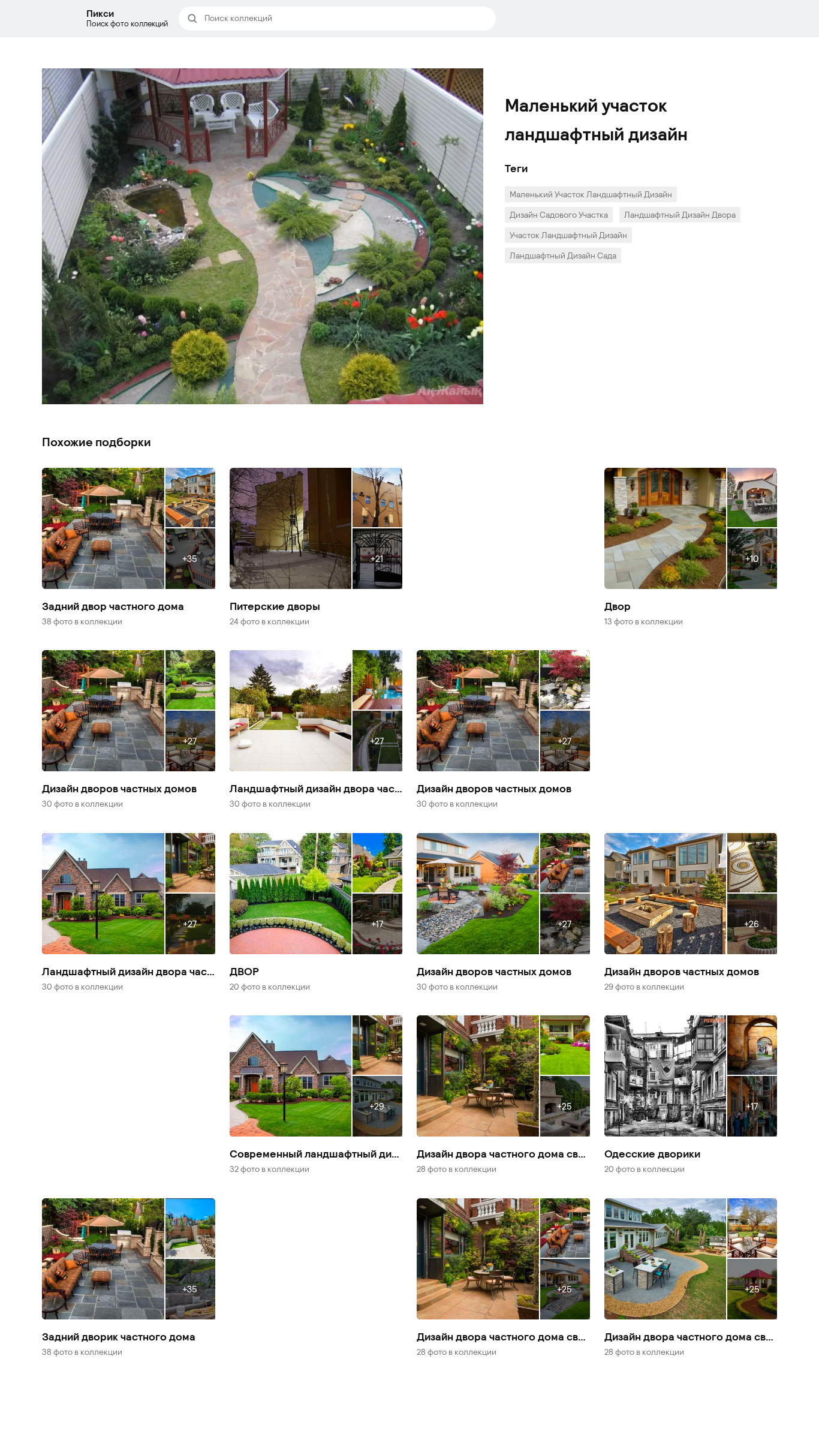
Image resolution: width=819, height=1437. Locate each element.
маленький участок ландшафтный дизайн (591, 194)
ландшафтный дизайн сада (563, 255)
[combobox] (346, 18)
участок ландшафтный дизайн (568, 235)
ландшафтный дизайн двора (680, 214)
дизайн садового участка (559, 214)
